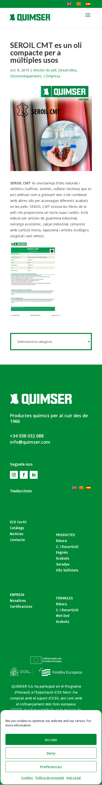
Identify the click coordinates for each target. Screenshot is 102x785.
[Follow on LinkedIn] (34, 475)
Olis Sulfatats (67, 570)
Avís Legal (73, 778)
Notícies (16, 534)
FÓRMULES (64, 598)
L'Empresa (51, 76)
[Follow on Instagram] (14, 475)
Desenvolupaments (25, 76)
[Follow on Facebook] (24, 475)
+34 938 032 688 (27, 436)
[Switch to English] (69, 3)
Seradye (62, 564)
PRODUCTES (65, 535)
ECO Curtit (18, 522)
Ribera (61, 541)
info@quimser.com (30, 442)
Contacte (17, 540)
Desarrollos (67, 70)
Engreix (62, 552)
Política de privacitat (49, 778)
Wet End (62, 616)
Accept (51, 739)
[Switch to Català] (78, 3)
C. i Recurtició (67, 547)
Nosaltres (18, 601)
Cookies (27, 778)
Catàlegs (17, 528)
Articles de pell (44, 70)
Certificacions (21, 607)
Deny (51, 753)
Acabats (62, 558)
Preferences (51, 766)
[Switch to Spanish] (88, 3)
